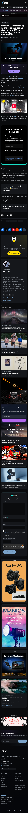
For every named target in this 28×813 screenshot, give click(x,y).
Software (3, 784)
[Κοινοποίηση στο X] (6, 229)
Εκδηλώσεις (4, 786)
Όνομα (5, 517)
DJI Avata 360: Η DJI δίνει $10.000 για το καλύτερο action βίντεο (12, 441)
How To (3, 776)
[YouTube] (13, 295)
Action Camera (13, 220)
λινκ (14, 196)
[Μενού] (25, 2)
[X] (11, 769)
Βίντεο (2, 780)
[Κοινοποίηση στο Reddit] (17, 229)
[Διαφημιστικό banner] (14, 15)
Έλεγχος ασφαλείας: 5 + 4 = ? (11, 538)
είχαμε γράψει (9, 76)
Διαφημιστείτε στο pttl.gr (19, 781)
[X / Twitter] (4, 295)
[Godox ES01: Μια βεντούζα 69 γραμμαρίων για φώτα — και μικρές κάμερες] (14, 475)
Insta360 (21, 78)
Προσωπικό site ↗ (7, 300)
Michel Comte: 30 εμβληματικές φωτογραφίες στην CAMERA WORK (11, 374)
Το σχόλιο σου (6, 502)
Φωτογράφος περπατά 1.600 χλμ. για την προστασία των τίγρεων (13, 351)
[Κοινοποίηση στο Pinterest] (13, 229)
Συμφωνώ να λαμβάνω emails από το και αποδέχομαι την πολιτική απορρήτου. (14, 152)
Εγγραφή (21, 741)
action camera (18, 171)
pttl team (5, 37)
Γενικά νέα (3, 788)
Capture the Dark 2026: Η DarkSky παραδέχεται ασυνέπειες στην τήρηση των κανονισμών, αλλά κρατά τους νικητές (13, 328)
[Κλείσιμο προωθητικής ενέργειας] (25, 392)
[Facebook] (7, 295)
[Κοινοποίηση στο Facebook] (2, 229)
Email (5, 524)
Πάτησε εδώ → (14, 71)
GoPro (15, 116)
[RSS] (14, 769)
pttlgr (7, 152)
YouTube (12, 95)
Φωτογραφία (4, 778)
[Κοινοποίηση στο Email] (24, 229)
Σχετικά (16, 778)
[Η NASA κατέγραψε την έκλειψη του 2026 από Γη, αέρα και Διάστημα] (14, 385)
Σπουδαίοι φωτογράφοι (18, 7)
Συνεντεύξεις (4, 790)
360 (7, 220)
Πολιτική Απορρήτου (20, 787)
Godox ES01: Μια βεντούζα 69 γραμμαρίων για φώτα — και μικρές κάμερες (13, 486)
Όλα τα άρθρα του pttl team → (9, 298)
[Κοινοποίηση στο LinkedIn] (9, 229)
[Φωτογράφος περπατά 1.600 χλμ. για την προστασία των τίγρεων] (14, 340)
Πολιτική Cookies (19, 789)
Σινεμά (2, 782)
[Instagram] (10, 295)
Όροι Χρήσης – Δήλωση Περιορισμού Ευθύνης (20, 784)
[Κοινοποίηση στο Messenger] (20, 229)
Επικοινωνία (6, 761)
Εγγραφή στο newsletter (14, 159)
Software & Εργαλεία (6, 801)
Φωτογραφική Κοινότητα (7, 799)
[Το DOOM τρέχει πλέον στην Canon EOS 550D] (14, 452)
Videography (5, 22)
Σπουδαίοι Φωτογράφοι (6, 797)
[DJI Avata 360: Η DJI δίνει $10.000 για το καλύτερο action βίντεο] (14, 430)
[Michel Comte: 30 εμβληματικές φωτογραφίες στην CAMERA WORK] (14, 363)
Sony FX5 (9, 7)
